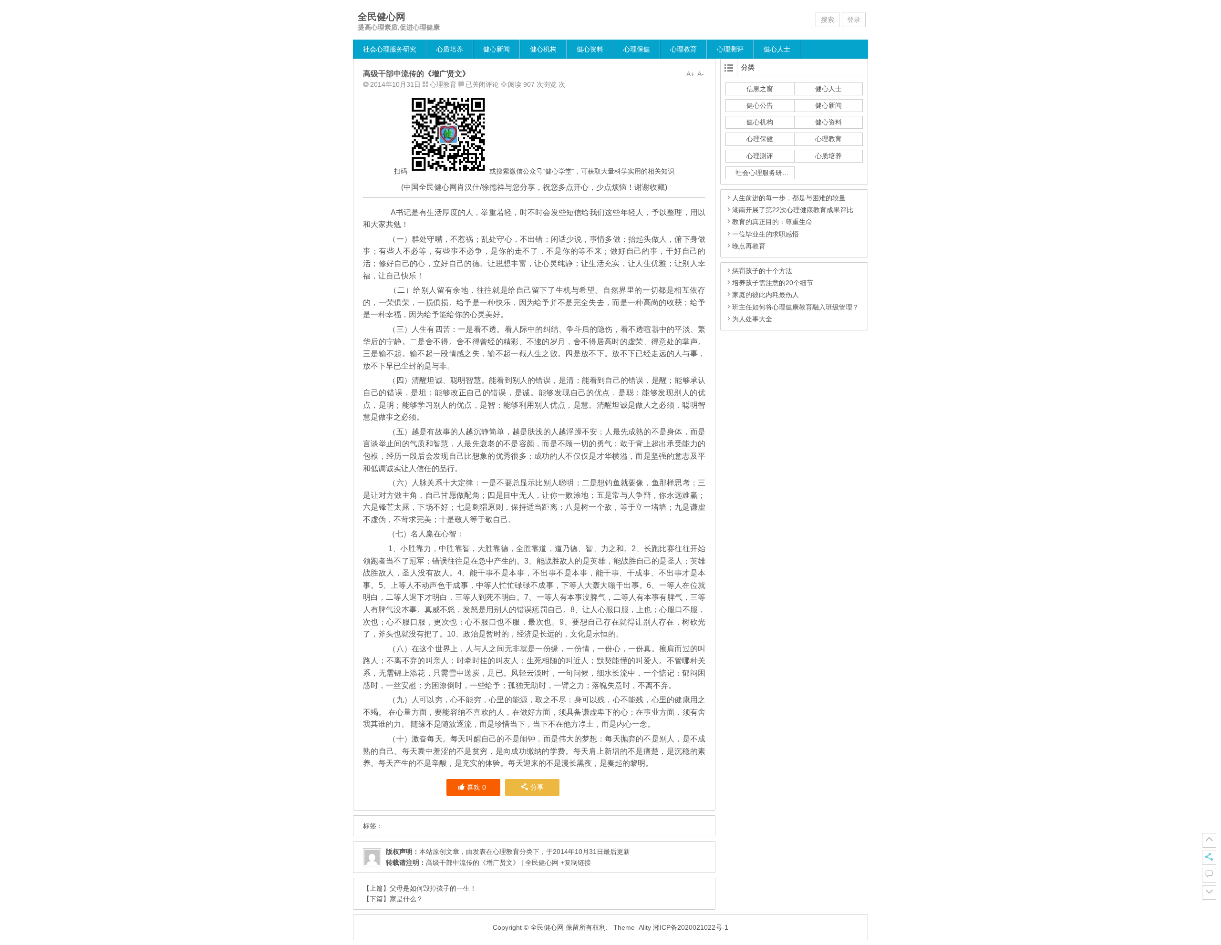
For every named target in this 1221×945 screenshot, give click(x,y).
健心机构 (543, 49)
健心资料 (590, 49)
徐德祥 (493, 187)
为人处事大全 (752, 319)
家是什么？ (406, 899)
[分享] (1209, 858)
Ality (645, 927)
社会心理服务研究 (389, 49)
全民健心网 (381, 16)
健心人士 (777, 49)
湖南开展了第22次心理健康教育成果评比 (792, 210)
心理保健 (636, 49)
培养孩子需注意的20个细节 (772, 283)
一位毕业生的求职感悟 (765, 234)
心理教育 (683, 49)
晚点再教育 (749, 246)
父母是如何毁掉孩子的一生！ (433, 888)
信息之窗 (759, 88)
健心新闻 (496, 49)
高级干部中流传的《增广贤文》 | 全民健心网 (492, 862)
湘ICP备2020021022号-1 (690, 927)
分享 (537, 787)
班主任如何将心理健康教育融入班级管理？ (795, 307)
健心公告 (759, 105)
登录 (853, 19)
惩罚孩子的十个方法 (762, 271)
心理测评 (730, 49)
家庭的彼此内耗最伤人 (765, 294)
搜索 (827, 19)
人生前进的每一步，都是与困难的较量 (789, 198)
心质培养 (449, 49)
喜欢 (476, 787)
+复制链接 (575, 862)
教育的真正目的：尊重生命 (772, 222)
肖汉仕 (468, 187)
